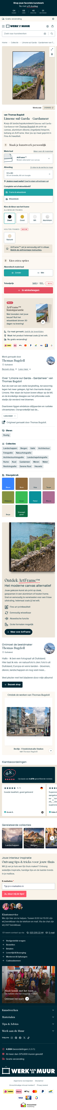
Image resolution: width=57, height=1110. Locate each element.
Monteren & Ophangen (16, 956)
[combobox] (22, 34)
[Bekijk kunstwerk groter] (52, 49)
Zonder (18, 272)
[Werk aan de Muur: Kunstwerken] (53, 1010)
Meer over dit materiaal (43, 151)
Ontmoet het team (14, 998)
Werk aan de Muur (13, 1030)
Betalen (9, 948)
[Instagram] (11, 1038)
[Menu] (3, 26)
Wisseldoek (14, 199)
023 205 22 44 (36, 932)
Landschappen (10, 448)
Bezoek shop (8, 369)
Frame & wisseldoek (17, 192)
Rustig (6, 435)
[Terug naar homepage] (18, 26)
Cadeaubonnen (13, 960)
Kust (14, 461)
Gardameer (25, 461)
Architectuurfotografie (13, 457)
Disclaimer (39, 1081)
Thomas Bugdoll (16, 114)
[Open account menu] (47, 26)
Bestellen (10, 944)
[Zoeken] (51, 33)
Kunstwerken (10, 1010)
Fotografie (8, 452)
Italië (32, 448)
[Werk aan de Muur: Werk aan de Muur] (53, 1031)
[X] (24, 1038)
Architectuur (44, 448)
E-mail (52, 932)
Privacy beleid (42, 1085)
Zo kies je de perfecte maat (41, 167)
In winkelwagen (30, 290)
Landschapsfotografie (37, 457)
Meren (36, 461)
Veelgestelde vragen (15, 940)
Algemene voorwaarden (23, 1081)
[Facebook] (20, 1038)
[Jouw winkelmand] (52, 26)
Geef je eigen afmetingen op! (28, 181)
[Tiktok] (28, 1038)
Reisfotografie (9, 466)
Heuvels (38, 466)
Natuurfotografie (23, 452)
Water (45, 461)
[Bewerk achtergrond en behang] (52, 54)
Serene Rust (25, 466)
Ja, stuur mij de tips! (14, 894)
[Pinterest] (16, 1038)
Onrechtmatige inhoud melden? (22, 1085)
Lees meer (23, 369)
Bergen (23, 448)
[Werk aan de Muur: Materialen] (53, 1017)
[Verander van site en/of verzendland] (53, 19)
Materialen (8, 1017)
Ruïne (6, 461)
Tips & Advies (10, 1024)
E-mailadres (8, 881)
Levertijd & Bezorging (16, 952)
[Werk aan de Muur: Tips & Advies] (53, 1024)
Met (42, 272)
